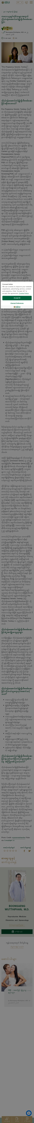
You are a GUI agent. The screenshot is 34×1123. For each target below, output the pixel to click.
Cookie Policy (24, 293)
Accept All (17, 298)
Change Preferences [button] (17, 303)
